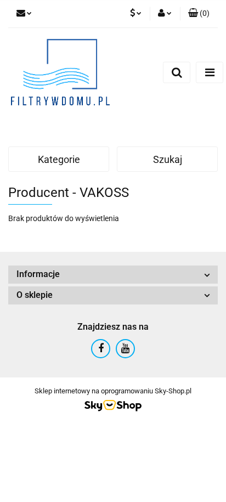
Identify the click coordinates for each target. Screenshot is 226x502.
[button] (199, 13)
